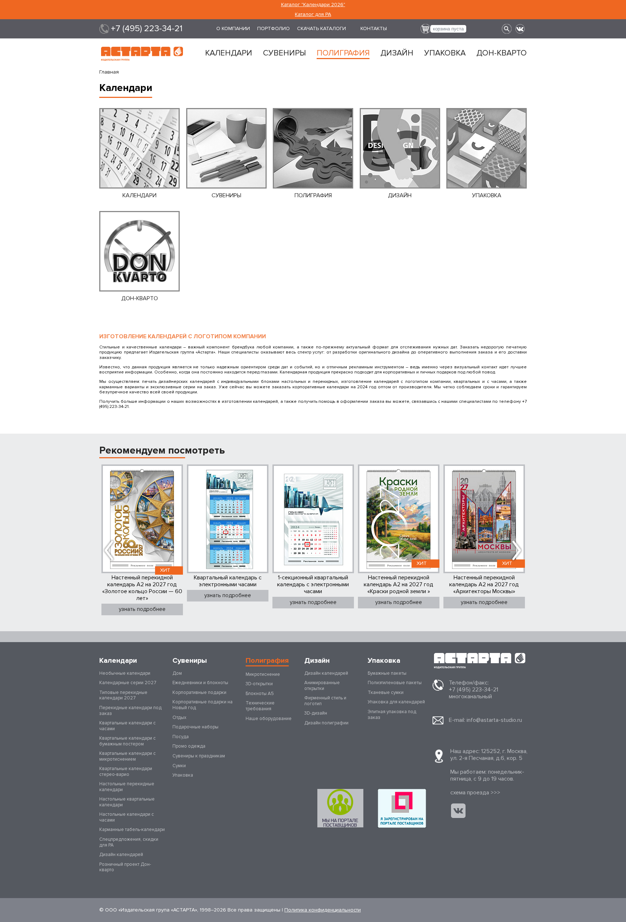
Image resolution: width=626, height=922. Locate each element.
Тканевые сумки (386, 692)
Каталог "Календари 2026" (313, 4)
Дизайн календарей (121, 854)
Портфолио (273, 28)
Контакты (373, 28)
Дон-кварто (501, 53)
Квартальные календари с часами (127, 726)
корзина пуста (448, 29)
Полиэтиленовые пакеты (395, 683)
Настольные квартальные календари (127, 802)
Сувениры (284, 53)
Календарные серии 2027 (127, 683)
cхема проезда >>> (475, 792)
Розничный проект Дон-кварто (125, 867)
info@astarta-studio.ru (494, 720)
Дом (177, 673)
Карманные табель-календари (132, 829)
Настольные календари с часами (126, 817)
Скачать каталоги (321, 28)
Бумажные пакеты (387, 673)
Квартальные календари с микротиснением (127, 756)
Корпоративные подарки (199, 692)
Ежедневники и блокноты (200, 683)
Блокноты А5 (260, 693)
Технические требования (260, 706)
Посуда (180, 737)
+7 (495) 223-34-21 (147, 29)
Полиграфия (343, 53)
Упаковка (445, 53)
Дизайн (396, 53)
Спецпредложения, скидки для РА (128, 842)
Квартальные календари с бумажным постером (127, 741)
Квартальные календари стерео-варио (125, 771)
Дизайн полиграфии (326, 723)
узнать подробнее (142, 609)
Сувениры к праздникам (198, 756)
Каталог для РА (313, 14)
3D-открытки (259, 684)
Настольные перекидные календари (126, 787)
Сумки (179, 766)
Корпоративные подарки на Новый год (202, 705)
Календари (228, 53)
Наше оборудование (269, 719)
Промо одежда (188, 746)
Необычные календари (124, 673)
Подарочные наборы (195, 727)
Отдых (179, 717)
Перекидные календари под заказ (130, 710)
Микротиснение (263, 674)
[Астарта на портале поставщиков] (402, 808)
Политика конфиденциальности (322, 910)
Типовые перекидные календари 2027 (123, 695)
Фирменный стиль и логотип (325, 701)
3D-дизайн (315, 713)
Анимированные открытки (322, 685)
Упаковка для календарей (396, 702)
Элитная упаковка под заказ (392, 714)
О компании (233, 28)
